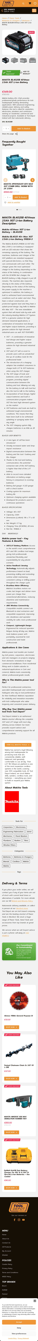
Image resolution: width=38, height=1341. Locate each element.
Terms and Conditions (10, 1272)
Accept (19, 1322)
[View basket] (30, 3)
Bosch (4, 1286)
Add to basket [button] (20, 197)
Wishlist (5, 1255)
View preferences (19, 1334)
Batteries (26, 20)
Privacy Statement (23, 1338)
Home (4, 18)
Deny (19, 1328)
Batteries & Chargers (11, 20)
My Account (6, 1251)
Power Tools (14, 18)
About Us (5, 1239)
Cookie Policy (12, 1338)
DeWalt (4, 1290)
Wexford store (22, 908)
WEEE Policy (6, 1276)
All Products (6, 1247)
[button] (35, 1301)
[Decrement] (4, 129)
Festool (4, 1294)
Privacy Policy (7, 1268)
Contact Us (6, 1243)
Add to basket (23, 128)
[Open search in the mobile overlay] (23, 4)
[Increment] (8, 129)
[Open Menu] (34, 10)
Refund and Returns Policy (22, 901)
